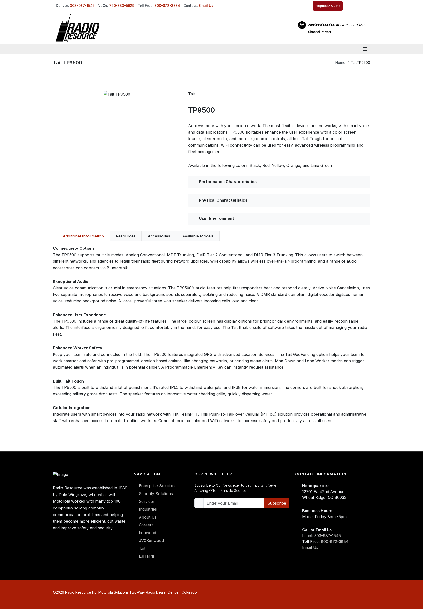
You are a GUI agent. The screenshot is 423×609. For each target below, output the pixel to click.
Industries (148, 509)
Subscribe (276, 503)
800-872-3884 (167, 5)
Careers (146, 524)
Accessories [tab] (159, 236)
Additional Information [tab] (83, 236)
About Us (148, 517)
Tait (354, 62)
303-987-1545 (82, 5)
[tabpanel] (211, 334)
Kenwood (147, 532)
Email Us (206, 5)
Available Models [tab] (197, 236)
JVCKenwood (151, 540)
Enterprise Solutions (157, 485)
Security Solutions (156, 493)
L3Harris (147, 556)
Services (147, 501)
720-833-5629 (121, 5)
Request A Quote (327, 6)
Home (340, 62)
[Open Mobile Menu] (365, 49)
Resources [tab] (126, 236)
